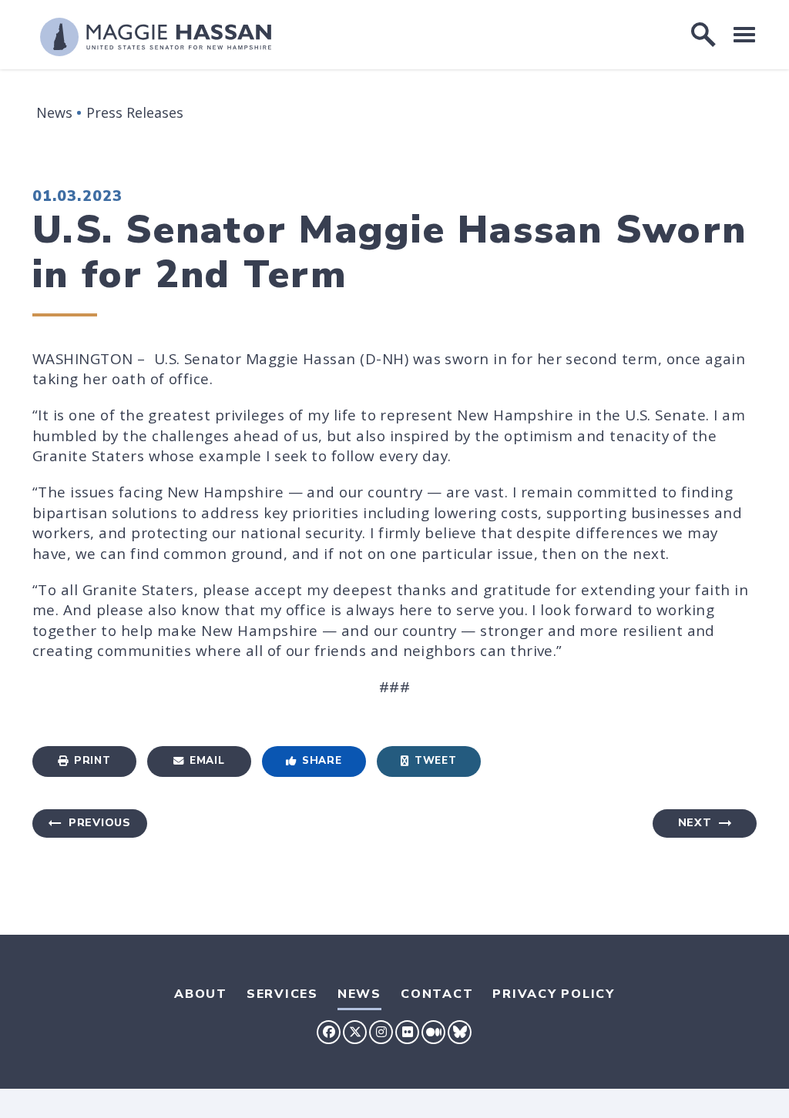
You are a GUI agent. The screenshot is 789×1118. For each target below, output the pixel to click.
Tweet (435, 760)
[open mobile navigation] (744, 34)
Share (321, 760)
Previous (100, 822)
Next (695, 822)
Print (92, 760)
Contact (437, 994)
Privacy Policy (553, 994)
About (200, 994)
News (54, 112)
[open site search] (703, 34)
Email (207, 760)
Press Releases (134, 112)
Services (282, 994)
